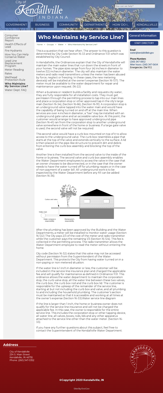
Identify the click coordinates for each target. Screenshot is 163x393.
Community (68, 24)
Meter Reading (14, 69)
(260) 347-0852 (137, 62)
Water (61, 44)
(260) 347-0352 (26, 360)
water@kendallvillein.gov (142, 53)
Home (40, 44)
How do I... (121, 24)
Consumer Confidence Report (12, 38)
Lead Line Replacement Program (13, 63)
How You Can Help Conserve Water (17, 56)
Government (16, 24)
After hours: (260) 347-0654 (144, 64)
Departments (95, 24)
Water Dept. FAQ (15, 90)
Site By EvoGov (81, 388)
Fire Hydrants (13, 50)
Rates (8, 73)
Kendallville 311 (147, 24)
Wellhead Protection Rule (15, 78)
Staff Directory (144, 43)
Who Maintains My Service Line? (16, 85)
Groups (50, 44)
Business (42, 24)
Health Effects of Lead (15, 45)
